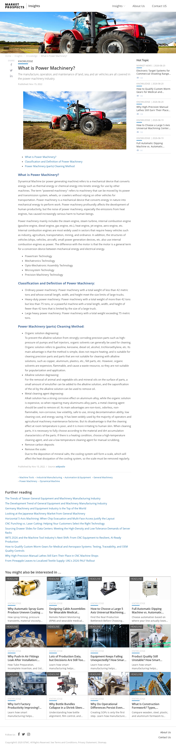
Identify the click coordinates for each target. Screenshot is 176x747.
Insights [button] (117, 6)
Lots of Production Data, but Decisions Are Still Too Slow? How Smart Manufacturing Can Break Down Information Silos (66, 658)
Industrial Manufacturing (49, 477)
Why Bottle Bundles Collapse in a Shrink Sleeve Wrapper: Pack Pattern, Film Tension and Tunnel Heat (66, 706)
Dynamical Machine (50, 481)
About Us (139, 6)
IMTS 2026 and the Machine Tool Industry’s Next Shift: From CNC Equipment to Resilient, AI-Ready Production (63, 539)
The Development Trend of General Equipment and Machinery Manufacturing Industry (56, 503)
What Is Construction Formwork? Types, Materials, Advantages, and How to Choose (149, 706)
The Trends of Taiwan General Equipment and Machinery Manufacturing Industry (53, 498)
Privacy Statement (87, 742)
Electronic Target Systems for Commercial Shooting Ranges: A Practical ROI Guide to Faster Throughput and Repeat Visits (153, 72)
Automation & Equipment (78, 477)
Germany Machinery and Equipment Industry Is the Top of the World (45, 508)
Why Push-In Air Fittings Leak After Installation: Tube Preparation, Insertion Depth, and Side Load (26, 658)
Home (8, 55)
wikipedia (60, 466)
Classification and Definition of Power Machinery (53, 161)
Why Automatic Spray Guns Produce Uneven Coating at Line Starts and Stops (26, 610)
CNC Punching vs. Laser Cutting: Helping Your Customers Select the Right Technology (55, 523)
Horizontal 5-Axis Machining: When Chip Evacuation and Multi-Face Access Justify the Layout (59, 518)
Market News (144, 65)
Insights (34, 6)
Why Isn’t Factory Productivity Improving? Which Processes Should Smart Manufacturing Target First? (24, 706)
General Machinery (103, 477)
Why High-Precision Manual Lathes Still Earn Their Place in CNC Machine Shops (51, 555)
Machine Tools (26, 477)
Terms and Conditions (66, 742)
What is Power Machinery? (40, 157)
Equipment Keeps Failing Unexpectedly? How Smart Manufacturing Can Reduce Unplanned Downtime (108, 658)
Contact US (159, 6)
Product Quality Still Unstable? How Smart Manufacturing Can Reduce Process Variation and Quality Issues (149, 658)
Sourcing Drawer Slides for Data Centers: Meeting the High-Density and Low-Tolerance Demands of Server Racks (67, 530)
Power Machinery (28, 481)
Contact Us (164, 737)
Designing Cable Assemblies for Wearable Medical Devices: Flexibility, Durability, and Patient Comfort (67, 610)
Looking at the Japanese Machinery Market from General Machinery (45, 513)
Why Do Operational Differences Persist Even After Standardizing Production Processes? (106, 706)
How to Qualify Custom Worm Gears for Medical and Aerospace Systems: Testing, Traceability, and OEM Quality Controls (66, 548)
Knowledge (31, 55)
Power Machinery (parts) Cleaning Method (50, 166)
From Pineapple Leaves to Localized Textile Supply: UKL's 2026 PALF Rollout (50, 560)
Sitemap (102, 742)
